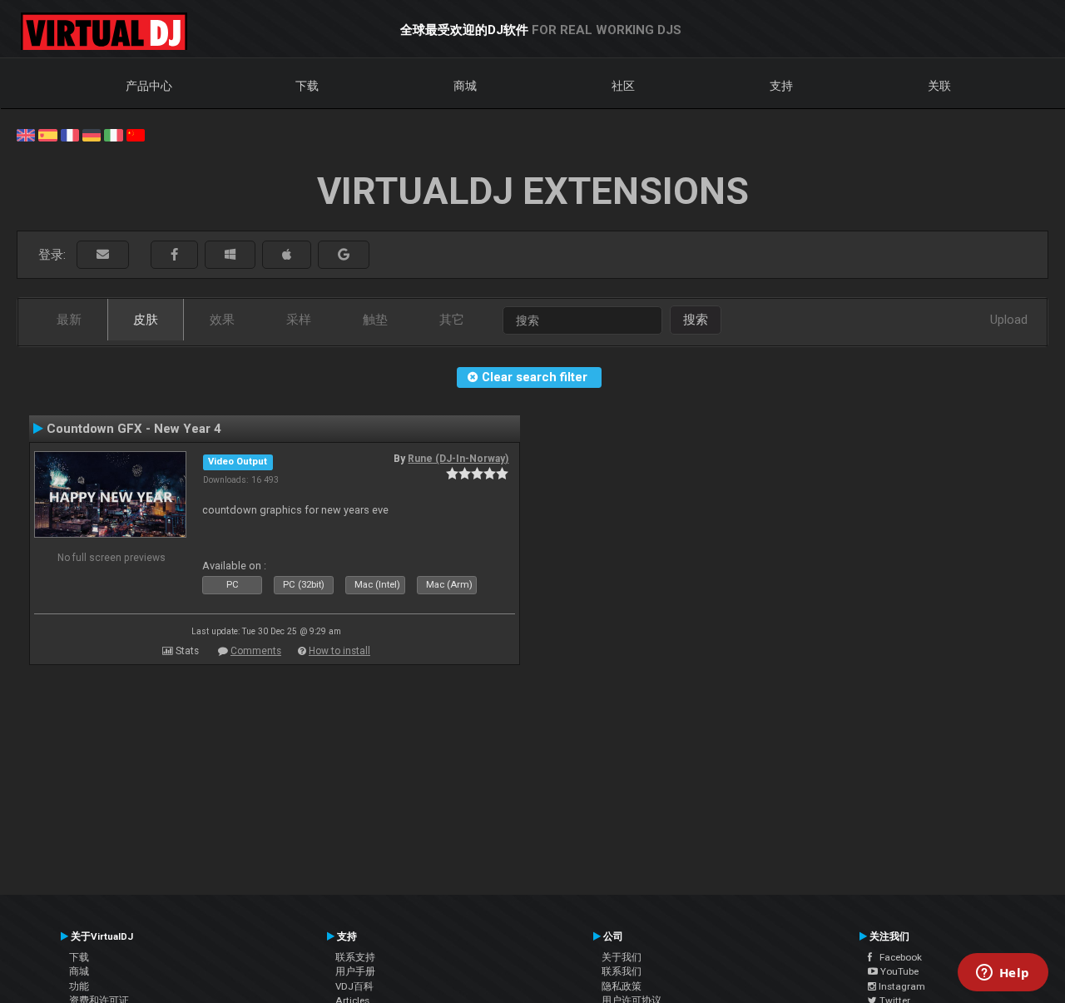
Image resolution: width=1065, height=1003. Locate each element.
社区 (623, 85)
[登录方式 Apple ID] (286, 255)
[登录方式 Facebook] (174, 255)
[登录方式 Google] (343, 255)
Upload (1009, 319)
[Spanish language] (47, 134)
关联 (939, 85)
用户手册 (355, 971)
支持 (781, 85)
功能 (79, 986)
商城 (465, 85)
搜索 (695, 319)
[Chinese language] (135, 134)
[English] (26, 134)
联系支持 (355, 957)
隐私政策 (621, 986)
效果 (222, 319)
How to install (339, 651)
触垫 (375, 319)
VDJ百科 (354, 986)
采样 (298, 319)
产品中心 (149, 85)
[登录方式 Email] (103, 255)
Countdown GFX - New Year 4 (134, 428)
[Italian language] (113, 134)
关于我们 (621, 957)
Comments (255, 651)
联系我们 (621, 971)
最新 (69, 319)
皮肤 (145, 319)
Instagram (900, 986)
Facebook (897, 957)
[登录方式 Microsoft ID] (230, 255)
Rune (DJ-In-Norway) (458, 458)
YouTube (898, 971)
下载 (307, 85)
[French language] (70, 134)
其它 (451, 319)
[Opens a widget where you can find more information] (1002, 974)
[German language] (91, 134)
